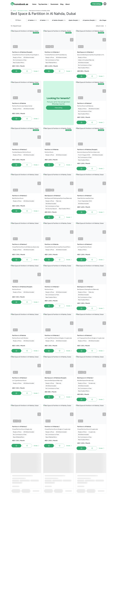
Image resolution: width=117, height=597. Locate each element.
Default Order (100, 26)
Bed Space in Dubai (22, 10)
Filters (19, 20)
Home (34, 4)
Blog (61, 4)
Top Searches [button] (43, 4)
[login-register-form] (104, 4)
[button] (71, 40)
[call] (16, 71)
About (67, 4)
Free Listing (96, 4)
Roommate (54, 4)
